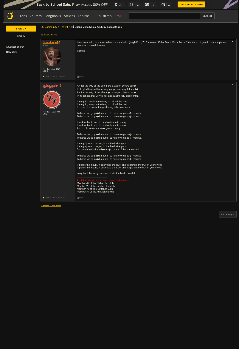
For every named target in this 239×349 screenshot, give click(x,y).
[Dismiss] (233, 4)
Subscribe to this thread (51, 206)
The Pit (64, 27)
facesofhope (50, 42)
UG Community (49, 27)
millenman (49, 85)
